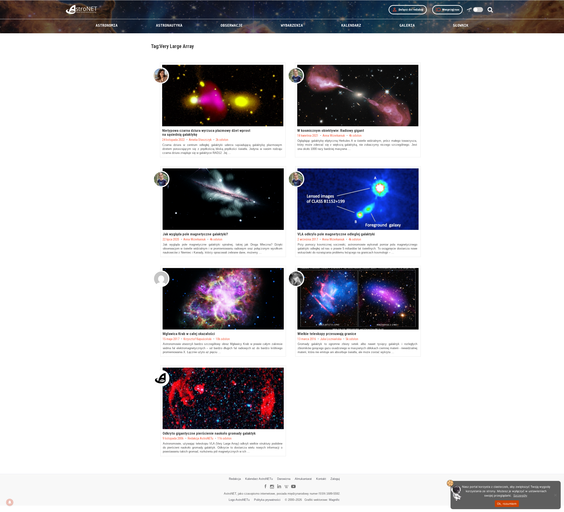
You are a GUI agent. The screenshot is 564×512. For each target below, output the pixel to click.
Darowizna (283, 478)
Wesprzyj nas (447, 10)
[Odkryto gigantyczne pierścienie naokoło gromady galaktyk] (223, 398)
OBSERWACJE (232, 25)
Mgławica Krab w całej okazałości (189, 333)
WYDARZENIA (292, 25)
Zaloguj (335, 478)
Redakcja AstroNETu (200, 438)
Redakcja (235, 478)
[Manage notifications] (9, 502)
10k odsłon (222, 339)
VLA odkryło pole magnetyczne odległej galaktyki (336, 234)
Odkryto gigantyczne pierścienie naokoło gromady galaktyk (209, 433)
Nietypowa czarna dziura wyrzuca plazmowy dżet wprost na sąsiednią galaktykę (206, 132)
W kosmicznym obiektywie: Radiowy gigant (330, 130)
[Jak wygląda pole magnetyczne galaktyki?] (223, 199)
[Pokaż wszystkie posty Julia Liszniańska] (296, 278)
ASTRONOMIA (107, 25)
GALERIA (407, 25)
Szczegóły (520, 495)
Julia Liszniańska (330, 339)
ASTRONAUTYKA (169, 25)
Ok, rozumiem (507, 503)
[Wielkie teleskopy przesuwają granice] (358, 299)
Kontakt (321, 478)
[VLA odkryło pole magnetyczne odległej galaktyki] (358, 199)
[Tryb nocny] (478, 9)
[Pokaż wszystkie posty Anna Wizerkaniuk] (296, 75)
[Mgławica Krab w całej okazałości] (223, 299)
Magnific (334, 499)
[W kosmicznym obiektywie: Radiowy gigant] (357, 95)
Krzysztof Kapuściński (197, 339)
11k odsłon (224, 438)
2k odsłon (222, 139)
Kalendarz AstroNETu (259, 478)
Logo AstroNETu (239, 499)
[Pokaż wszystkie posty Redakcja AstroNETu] (161, 378)
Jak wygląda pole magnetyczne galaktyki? (195, 234)
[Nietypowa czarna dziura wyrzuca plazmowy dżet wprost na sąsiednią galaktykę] (222, 95)
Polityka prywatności (267, 499)
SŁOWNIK (460, 25)
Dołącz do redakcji (407, 10)
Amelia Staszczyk (200, 139)
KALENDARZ (351, 25)
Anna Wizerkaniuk (333, 135)
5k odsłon (352, 339)
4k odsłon (355, 135)
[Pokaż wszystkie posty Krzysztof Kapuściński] (161, 278)
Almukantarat (303, 478)
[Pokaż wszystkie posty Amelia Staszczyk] (160, 75)
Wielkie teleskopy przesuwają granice (326, 333)
